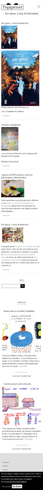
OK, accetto (6, 486)
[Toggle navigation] (39, 6)
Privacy (5, 470)
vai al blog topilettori (21, 449)
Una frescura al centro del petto (17, 384)
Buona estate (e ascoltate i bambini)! (19, 311)
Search (23, 286)
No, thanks (17, 486)
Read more (6, 116)
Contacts (6, 462)
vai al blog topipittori (21, 376)
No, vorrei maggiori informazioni (13, 481)
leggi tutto (23, 366)
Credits (5, 466)
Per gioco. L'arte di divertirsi (26, 246)
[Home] (12, 6)
